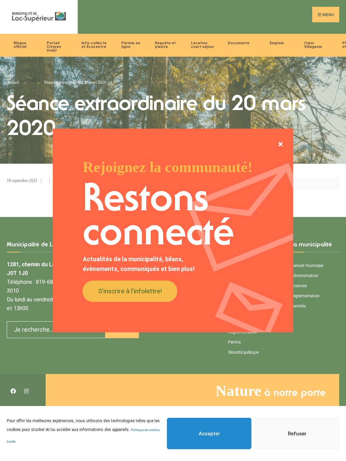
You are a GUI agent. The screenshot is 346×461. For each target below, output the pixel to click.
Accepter (209, 434)
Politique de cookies (145, 430)
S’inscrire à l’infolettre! (130, 291)
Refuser (297, 434)
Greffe (11, 441)
